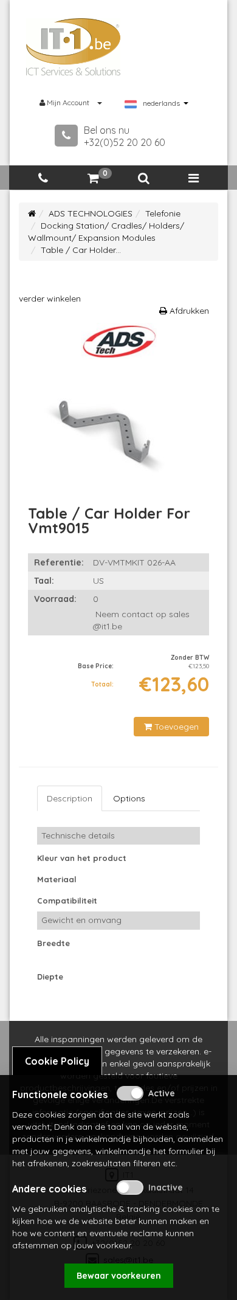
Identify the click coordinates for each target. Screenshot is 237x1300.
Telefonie (162, 213)
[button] (143, 178)
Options (129, 798)
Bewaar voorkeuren (119, 1275)
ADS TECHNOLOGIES (90, 213)
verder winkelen (50, 298)
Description (69, 798)
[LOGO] (73, 46)
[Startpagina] (32, 213)
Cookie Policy (57, 1061)
